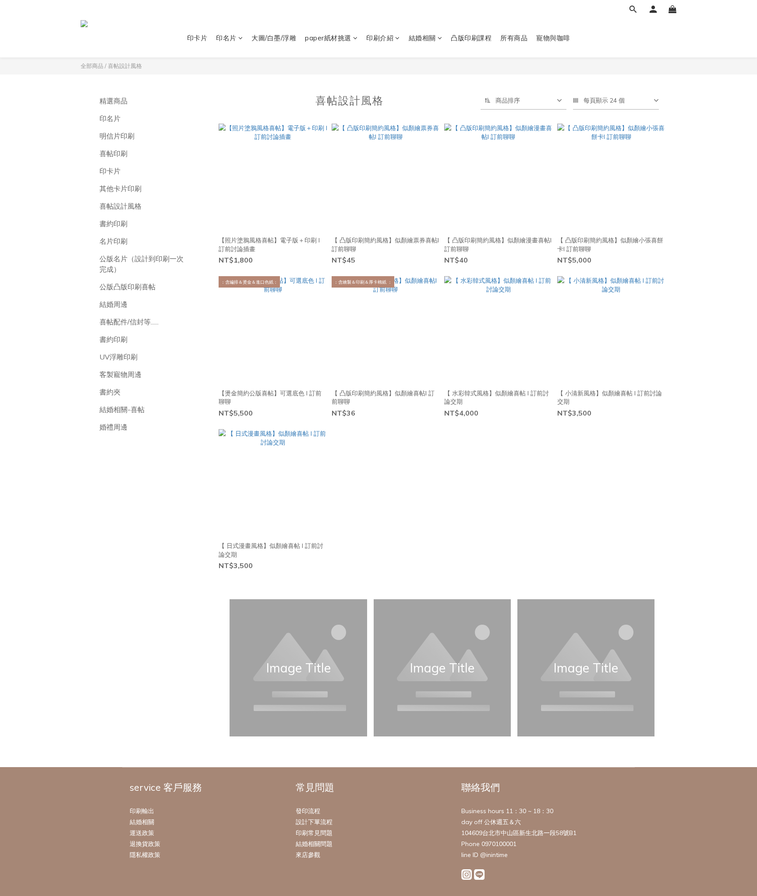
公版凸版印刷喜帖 (127, 286)
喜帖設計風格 (125, 65)
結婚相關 (422, 38)
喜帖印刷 (113, 153)
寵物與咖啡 (553, 38)
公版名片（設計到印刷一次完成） (141, 264)
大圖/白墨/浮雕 (273, 38)
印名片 (226, 38)
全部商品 (92, 65)
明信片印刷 (116, 136)
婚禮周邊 (113, 427)
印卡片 (197, 38)
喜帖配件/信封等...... (129, 321)
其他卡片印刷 (120, 188)
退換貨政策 (145, 844)
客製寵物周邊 (120, 374)
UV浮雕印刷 (118, 356)
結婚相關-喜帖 (122, 409)
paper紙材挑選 (328, 38)
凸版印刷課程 (471, 38)
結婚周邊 (113, 304)
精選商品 (113, 100)
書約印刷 (113, 223)
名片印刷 (113, 241)
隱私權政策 (145, 855)
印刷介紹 (379, 38)
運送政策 (142, 833)
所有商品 (513, 38)
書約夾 (109, 392)
